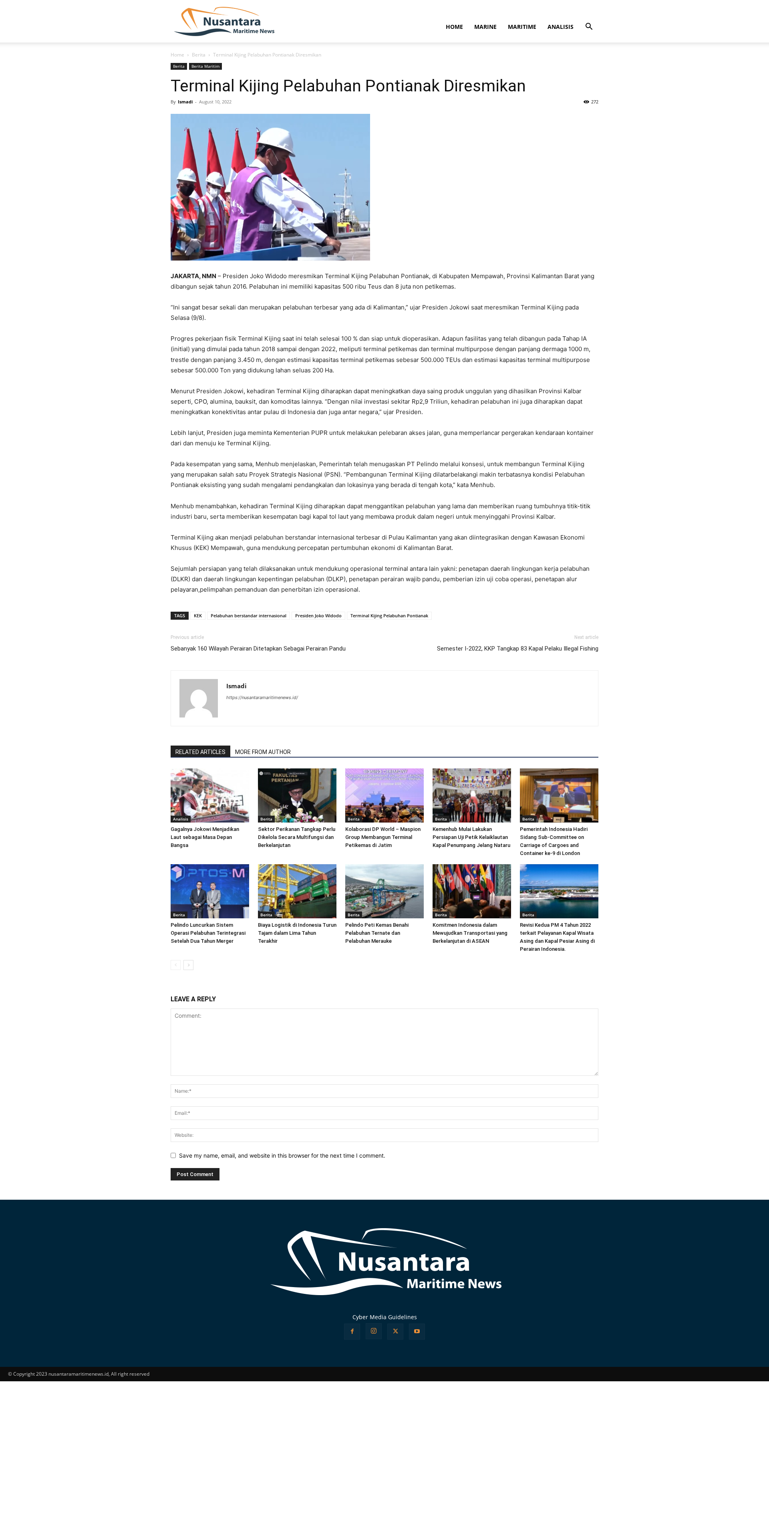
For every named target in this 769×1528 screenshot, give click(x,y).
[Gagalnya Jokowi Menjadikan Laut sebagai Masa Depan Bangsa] (210, 795)
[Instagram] (374, 1331)
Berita (198, 54)
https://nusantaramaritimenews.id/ (262, 697)
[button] (588, 27)
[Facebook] (352, 1332)
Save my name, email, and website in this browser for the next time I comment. (282, 1155)
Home (177, 54)
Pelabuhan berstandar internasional (248, 615)
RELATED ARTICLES (200, 752)
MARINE (485, 26)
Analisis (180, 819)
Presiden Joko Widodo (318, 615)
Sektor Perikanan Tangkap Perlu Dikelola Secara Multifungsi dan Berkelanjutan (296, 837)
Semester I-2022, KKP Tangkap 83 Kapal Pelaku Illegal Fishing (517, 648)
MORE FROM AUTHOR (263, 752)
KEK (198, 615)
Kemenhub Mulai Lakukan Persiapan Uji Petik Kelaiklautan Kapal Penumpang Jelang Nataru (471, 837)
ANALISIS (561, 26)
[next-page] (188, 965)
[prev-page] (176, 965)
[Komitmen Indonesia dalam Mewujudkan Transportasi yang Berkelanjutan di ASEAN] (472, 891)
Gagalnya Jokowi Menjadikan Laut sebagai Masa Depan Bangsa (205, 837)
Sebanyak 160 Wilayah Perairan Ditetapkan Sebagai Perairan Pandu (258, 648)
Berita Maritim (205, 66)
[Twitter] (395, 1332)
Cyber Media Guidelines (384, 1317)
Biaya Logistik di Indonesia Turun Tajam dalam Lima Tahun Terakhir (297, 933)
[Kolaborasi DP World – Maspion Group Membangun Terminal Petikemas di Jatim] (384, 795)
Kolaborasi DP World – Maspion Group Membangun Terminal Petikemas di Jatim (383, 837)
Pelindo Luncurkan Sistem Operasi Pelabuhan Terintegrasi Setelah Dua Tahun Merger (208, 933)
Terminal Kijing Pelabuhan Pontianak (389, 615)
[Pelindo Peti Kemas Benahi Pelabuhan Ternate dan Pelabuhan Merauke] (384, 891)
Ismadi (185, 102)
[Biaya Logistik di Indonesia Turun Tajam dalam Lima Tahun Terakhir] (297, 891)
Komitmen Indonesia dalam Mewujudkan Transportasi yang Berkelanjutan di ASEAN (470, 933)
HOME (454, 26)
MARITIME (522, 26)
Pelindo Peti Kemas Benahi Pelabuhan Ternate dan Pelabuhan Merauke (377, 933)
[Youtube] (417, 1332)
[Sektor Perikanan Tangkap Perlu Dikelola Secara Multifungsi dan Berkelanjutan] (297, 795)
